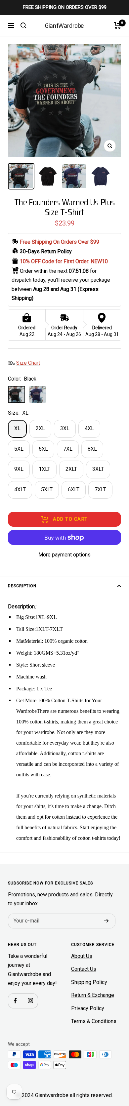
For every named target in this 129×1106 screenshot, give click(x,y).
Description (22, 586)
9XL (18, 469)
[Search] (23, 25)
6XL (43, 449)
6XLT (73, 489)
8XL (92, 449)
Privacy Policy (87, 1008)
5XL (18, 449)
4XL (89, 428)
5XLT (47, 489)
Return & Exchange (92, 995)
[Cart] (117, 25)
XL (17, 428)
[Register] (106, 921)
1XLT (44, 469)
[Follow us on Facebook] (15, 1000)
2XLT (71, 469)
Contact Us (83, 969)
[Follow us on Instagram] (30, 1000)
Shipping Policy (89, 982)
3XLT (98, 469)
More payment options (64, 555)
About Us (81, 956)
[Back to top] (110, 1062)
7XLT (100, 489)
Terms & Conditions (93, 1021)
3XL (64, 428)
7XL (67, 449)
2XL (40, 428)
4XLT (20, 489)
